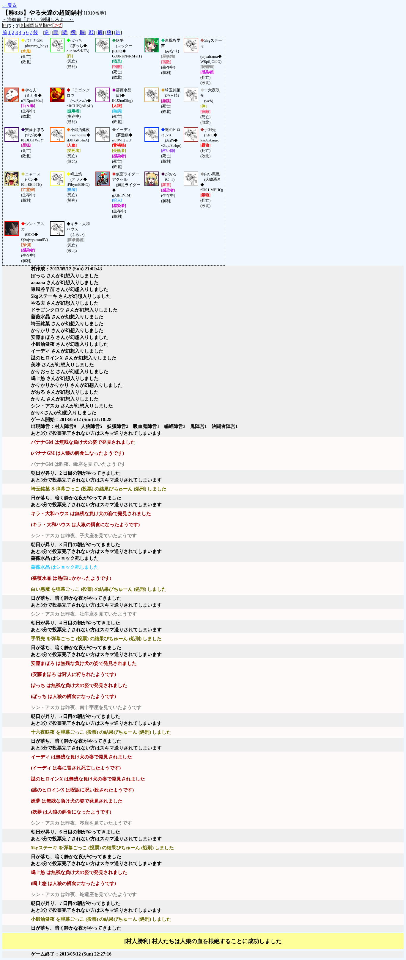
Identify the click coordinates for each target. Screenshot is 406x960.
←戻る (9, 5)
